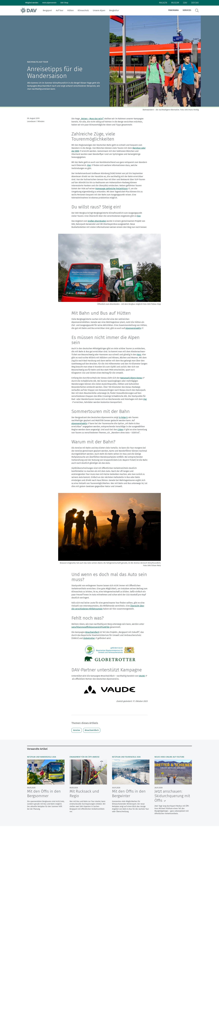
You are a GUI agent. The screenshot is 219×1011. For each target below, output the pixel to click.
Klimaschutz (83, 10)
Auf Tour (59, 10)
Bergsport (47, 10)
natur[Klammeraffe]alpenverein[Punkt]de (90, 627)
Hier (89, 165)
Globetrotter (89, 638)
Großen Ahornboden (97, 221)
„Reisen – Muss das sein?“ (92, 118)
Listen (120, 429)
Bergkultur (114, 10)
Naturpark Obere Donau (131, 378)
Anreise (76, 730)
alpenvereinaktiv (133, 328)
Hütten (70, 10)
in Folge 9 (123, 417)
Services (187, 10)
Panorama (173, 10)
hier (139, 216)
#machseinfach (92, 632)
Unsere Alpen (99, 10)
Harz (139, 354)
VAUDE (142, 676)
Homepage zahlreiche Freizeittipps (111, 188)
